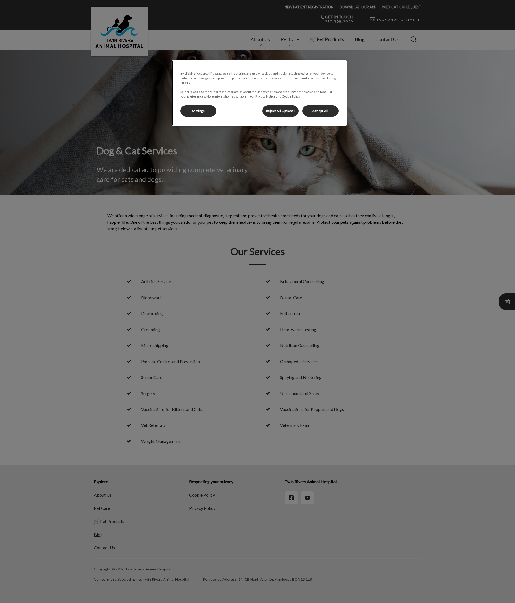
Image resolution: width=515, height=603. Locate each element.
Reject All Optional (280, 111)
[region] (259, 93)
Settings (198, 111)
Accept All (320, 111)
